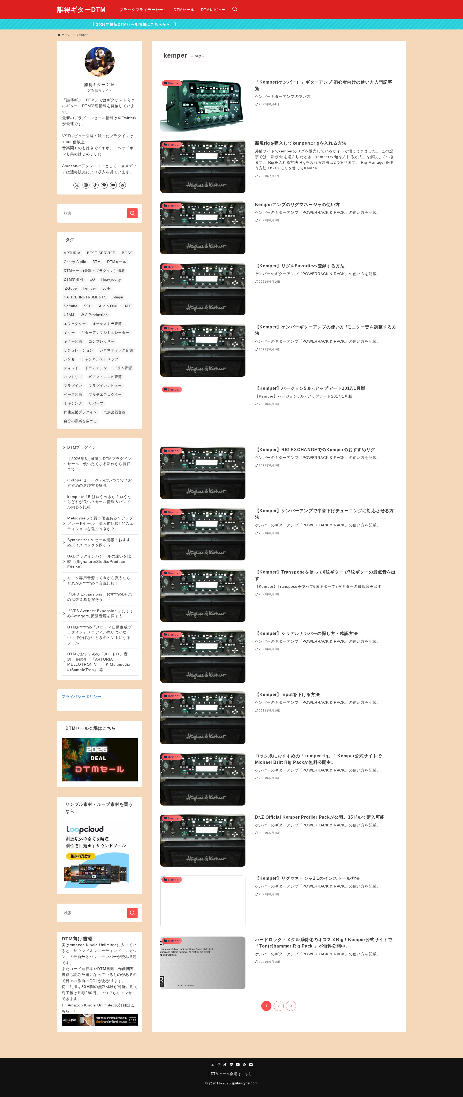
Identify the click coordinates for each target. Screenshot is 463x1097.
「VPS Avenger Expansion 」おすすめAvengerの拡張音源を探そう (100, 613)
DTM (97, 262)
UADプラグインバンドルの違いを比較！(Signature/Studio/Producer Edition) (99, 561)
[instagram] (86, 185)
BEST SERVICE (101, 253)
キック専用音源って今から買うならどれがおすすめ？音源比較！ (99, 580)
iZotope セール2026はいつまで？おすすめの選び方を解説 (99, 483)
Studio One (107, 306)
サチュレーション (78, 350)
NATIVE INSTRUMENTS (85, 297)
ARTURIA (72, 253)
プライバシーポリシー (81, 696)
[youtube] (113, 185)
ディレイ (71, 368)
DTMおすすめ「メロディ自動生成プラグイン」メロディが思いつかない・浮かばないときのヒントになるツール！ (99, 635)
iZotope (70, 288)
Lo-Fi (106, 288)
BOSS (127, 253)
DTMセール (116, 262)
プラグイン (73, 386)
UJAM (69, 315)
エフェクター (75, 324)
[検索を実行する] (132, 213)
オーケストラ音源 (107, 324)
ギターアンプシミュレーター (105, 333)
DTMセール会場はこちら (231, 1074)
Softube (70, 306)
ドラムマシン (96, 368)
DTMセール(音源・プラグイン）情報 (94, 271)
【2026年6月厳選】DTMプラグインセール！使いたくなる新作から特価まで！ (99, 463)
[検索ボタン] (235, 9)
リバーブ (96, 403)
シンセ (69, 359)
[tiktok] (95, 185)
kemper (89, 288)
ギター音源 (73, 341)
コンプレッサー (102, 341)
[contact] (122, 185)
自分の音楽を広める (80, 421)
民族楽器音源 (114, 412)
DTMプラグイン (81, 447)
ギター (69, 333)
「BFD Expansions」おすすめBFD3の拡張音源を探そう (100, 597)
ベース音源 (73, 394)
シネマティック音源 (116, 350)
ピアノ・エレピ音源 (105, 377)
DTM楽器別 (73, 280)
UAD (127, 306)
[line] (104, 185)
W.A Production (94, 315)
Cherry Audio (75, 262)
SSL (87, 306)
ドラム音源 (123, 368)
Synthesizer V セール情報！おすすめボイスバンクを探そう (98, 542)
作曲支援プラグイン (80, 412)
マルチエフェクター (105, 394)
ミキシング (73, 403)
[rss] (244, 1064)
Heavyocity (111, 280)
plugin (118, 297)
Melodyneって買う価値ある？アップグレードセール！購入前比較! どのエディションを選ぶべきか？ (100, 523)
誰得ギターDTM (81, 9)
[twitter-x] (76, 185)
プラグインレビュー (105, 386)
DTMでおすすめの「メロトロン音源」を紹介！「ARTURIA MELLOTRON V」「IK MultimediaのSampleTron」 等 (98, 662)
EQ (92, 280)
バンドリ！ (73, 377)
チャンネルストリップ (99, 359)
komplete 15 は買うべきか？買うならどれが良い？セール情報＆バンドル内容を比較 (99, 502)
